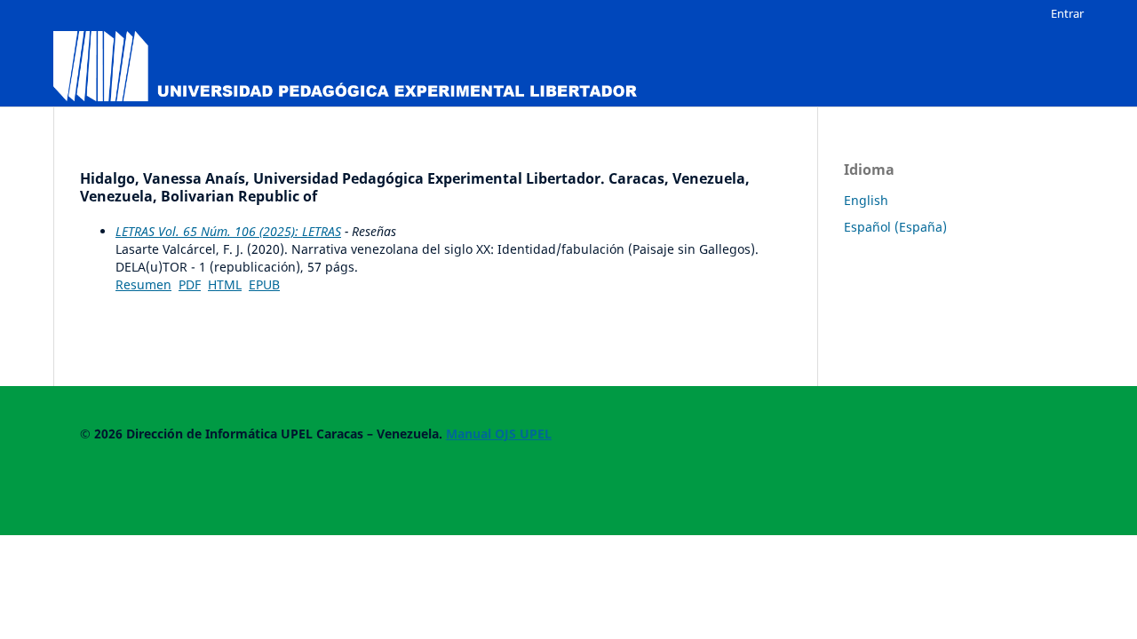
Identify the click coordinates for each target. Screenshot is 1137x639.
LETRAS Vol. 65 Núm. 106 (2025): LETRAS (228, 231)
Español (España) (895, 226)
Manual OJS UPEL (499, 433)
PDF (190, 284)
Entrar (1067, 13)
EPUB (264, 284)
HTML (225, 284)
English (866, 200)
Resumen (143, 284)
